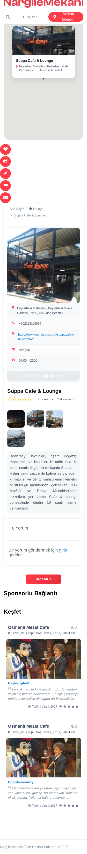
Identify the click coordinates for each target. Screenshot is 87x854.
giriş (63, 550)
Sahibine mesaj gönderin (43, 376)
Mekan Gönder (68, 17)
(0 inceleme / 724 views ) (55, 399)
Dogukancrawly (21, 782)
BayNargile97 (19, 683)
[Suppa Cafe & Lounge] (16, 419)
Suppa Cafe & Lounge (34, 60)
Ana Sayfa (17, 209)
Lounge (38, 209)
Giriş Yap (30, 17)
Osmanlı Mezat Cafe (28, 627)
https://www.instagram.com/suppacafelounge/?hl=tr (46, 337)
